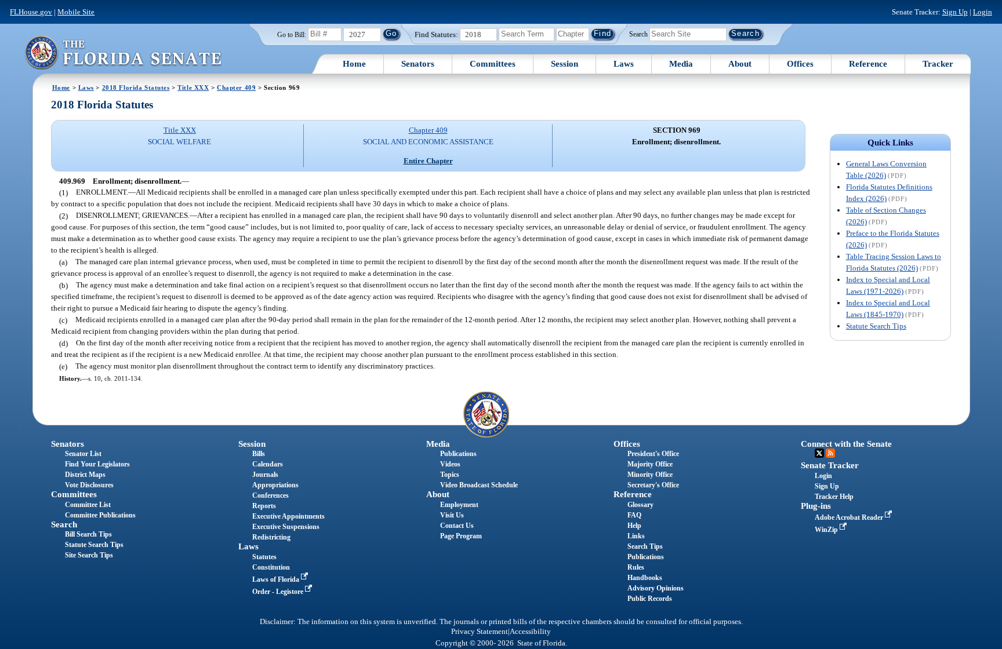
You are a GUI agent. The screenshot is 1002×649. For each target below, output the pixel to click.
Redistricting (271, 537)
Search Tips (645, 546)
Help (634, 526)
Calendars (267, 464)
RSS (830, 453)
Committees (492, 63)
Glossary (640, 505)
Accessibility (530, 632)
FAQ (634, 515)
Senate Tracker (830, 465)
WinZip (827, 530)
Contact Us (457, 526)
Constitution (271, 567)
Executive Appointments (288, 516)
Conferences (270, 495)
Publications (458, 454)
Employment (459, 505)
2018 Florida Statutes (136, 87)
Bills (258, 454)
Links (636, 536)
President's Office (653, 454)
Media (681, 63)
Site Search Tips (89, 555)
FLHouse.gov (31, 12)
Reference (868, 63)
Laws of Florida (276, 579)
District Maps (85, 475)
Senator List (83, 454)
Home (354, 63)
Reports (264, 506)
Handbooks (644, 578)
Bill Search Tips (88, 534)
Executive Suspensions (286, 527)
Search (638, 33)
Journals (265, 475)
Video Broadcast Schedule (479, 485)
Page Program (461, 536)
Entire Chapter (428, 160)
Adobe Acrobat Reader (850, 517)
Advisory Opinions (655, 588)
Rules (635, 567)
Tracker (938, 63)
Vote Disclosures (89, 485)
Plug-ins (816, 506)
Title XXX (193, 87)
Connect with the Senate (846, 444)
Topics (449, 475)
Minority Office (650, 475)
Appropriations (275, 485)
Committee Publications (100, 515)
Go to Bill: (291, 34)
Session (564, 63)
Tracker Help (834, 497)
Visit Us (452, 515)
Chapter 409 (236, 87)
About (740, 63)
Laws (623, 63)
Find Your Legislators (97, 464)
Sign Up (955, 12)
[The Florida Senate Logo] (123, 52)
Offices (800, 63)
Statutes (264, 557)
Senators (417, 63)
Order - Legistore (278, 592)
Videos (450, 464)
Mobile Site (76, 12)
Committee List (88, 505)
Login (982, 12)
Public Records (649, 599)
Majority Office (650, 464)
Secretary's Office (653, 485)
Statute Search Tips (876, 326)
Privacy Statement (479, 632)
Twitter (819, 453)
